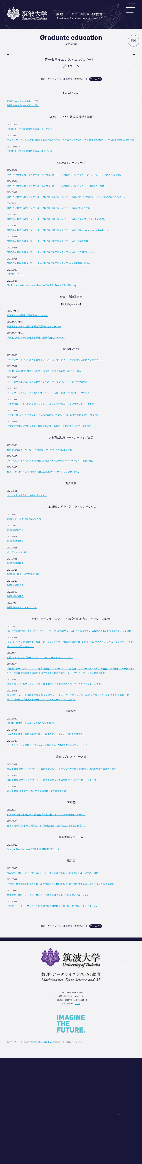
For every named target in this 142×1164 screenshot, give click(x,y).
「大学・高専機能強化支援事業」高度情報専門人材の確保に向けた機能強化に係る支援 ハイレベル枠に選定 (60, 884)
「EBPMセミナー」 (16, 274)
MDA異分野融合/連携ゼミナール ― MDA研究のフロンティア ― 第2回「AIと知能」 (49, 241)
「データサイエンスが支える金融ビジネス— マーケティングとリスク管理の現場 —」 (49, 382)
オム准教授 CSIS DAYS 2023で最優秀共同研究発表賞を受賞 (36, 791)
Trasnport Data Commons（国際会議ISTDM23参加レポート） (36, 849)
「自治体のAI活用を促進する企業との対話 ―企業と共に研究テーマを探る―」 (46, 371)
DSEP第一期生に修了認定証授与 (23, 574)
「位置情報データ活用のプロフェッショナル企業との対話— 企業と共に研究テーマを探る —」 (54, 404)
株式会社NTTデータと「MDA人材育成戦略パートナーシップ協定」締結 (43, 472)
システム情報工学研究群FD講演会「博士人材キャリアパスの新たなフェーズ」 (46, 814)
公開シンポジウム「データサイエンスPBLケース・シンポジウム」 (40, 657)
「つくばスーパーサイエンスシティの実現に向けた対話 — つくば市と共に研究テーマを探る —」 (55, 415)
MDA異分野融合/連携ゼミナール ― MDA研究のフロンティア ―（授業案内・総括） (49, 263)
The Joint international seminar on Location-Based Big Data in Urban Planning (41, 285)
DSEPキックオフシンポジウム (22, 607)
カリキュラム (54, 79)
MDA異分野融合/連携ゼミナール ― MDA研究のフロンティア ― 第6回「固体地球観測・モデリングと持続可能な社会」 (66, 197)
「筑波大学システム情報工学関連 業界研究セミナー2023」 (36, 337)
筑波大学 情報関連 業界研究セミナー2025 (27, 315)
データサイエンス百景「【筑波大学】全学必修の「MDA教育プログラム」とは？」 (48, 745)
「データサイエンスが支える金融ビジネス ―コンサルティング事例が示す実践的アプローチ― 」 (55, 359)
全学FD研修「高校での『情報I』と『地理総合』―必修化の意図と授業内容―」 (46, 825)
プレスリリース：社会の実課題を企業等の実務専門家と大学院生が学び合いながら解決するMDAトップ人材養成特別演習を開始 (70, 140)
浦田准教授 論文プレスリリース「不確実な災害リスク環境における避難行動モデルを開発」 (53, 780)
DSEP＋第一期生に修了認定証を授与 (25, 519)
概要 (43, 79)
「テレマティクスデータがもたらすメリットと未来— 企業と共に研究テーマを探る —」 (51, 393)
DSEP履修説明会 (15, 541)
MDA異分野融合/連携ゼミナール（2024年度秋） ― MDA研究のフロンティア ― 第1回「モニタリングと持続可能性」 (65, 174)
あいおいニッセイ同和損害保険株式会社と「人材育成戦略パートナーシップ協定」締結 (50, 460)
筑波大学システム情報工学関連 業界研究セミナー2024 (34, 326)
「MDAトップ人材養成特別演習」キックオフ (29, 129)
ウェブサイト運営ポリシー (44, 1042)
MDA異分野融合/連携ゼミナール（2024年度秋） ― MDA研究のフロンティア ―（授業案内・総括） (56, 185)
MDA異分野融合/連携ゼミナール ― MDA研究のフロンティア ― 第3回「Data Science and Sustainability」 (58, 230)
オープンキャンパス (17, 552)
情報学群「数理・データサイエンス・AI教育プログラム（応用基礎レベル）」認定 (48, 895)
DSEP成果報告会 (15, 530)
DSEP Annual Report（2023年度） (23, 105)
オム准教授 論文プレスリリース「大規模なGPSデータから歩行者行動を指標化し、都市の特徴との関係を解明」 (62, 769)
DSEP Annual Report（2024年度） (23, 101)
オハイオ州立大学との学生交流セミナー (27, 495)
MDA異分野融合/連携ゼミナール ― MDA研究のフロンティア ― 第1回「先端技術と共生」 (52, 252)
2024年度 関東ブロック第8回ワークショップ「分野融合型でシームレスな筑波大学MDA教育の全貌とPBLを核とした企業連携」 (70, 631)
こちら (77, 1004)
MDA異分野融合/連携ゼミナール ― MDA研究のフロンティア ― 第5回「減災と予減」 (50, 208)
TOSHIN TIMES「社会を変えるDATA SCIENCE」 (31, 723)
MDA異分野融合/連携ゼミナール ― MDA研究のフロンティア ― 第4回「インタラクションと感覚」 (56, 219)
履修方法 (67, 79)
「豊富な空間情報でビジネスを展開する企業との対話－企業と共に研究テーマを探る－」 (51, 426)
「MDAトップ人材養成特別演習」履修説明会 (29, 151)
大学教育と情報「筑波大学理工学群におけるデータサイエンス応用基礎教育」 (46, 734)
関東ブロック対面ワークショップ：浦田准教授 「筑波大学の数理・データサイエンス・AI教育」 (55, 684)
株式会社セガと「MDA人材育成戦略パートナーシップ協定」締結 (39, 449)
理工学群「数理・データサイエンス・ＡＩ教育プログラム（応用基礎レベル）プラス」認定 (52, 873)
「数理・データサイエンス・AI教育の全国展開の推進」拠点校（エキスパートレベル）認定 (52, 906)
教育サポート (81, 79)
